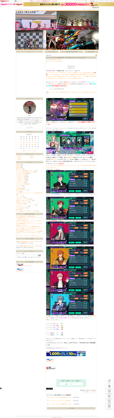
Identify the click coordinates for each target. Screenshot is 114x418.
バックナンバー (29, 154)
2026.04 (32, 157)
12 (29, 142)
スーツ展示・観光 (20, 203)
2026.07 (19, 157)
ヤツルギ (18, 191)
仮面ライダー (19, 169)
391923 (94, 7)
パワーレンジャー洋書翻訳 (22, 184)
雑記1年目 (18, 164)
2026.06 (19, 159)
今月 (29, 150)
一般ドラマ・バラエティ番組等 (23, 199)
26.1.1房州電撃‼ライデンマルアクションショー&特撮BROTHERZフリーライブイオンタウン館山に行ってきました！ (29, 233)
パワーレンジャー (20, 182)
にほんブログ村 (27, 265)
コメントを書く (92, 391)
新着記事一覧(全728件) (71, 51)
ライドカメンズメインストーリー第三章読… (60, 400)
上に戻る (109, 408)
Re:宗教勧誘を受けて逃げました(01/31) (31, 246)
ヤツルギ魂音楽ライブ (21, 208)
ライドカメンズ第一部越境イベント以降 (25, 172)
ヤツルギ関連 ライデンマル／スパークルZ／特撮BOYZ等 (29, 193)
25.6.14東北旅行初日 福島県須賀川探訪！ (26, 216)
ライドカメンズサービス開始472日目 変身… (61, 404)
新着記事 (109, 403)
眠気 (18, 241)
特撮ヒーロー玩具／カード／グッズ (24, 200)
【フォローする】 (87, 9)
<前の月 (24, 150)
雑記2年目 (18, 166)
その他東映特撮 (19, 188)
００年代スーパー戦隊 (21, 178)
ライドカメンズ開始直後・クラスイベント (25, 170)
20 (32, 144)
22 (38, 144)
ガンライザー (19, 196)
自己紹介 (18, 209)
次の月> (34, 150)
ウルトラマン (19, 185)
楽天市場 (111, 1)
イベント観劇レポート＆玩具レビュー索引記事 (26, 211)
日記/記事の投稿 (29, 214)
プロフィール (26, 9)
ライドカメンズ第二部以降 (22, 173)
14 (35, 142)
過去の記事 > (91, 51)
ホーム (17, 9)
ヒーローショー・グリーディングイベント (25, 205)
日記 (21, 9)
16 (21, 144)
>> (94, 1)
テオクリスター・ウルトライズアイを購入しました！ (28, 235)
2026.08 (19, 156)
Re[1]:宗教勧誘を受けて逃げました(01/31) (29, 241)
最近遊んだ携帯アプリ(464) (55, 59)
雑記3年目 (18, 167)
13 (32, 142)
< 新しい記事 (51, 51)
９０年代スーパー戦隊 (21, 176)
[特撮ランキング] (50, 368)
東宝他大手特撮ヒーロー (21, 190)
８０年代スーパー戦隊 (21, 175)
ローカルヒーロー (20, 197)
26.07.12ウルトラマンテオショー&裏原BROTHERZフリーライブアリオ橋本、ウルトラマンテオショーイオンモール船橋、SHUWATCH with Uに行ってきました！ (29, 228)
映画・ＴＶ (19, 1)
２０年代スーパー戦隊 (21, 181)
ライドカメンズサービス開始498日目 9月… (61, 397)
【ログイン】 (95, 9)
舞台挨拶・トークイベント (22, 202)
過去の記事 (109, 393)
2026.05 (32, 156)
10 (23, 142)
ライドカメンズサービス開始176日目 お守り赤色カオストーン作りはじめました (66, 57)
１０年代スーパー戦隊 (21, 179)
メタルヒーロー (19, 187)
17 (23, 144)
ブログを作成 (105, 1)
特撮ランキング (49, 370)
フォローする (109, 388)
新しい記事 (109, 398)
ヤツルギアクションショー (22, 206)
